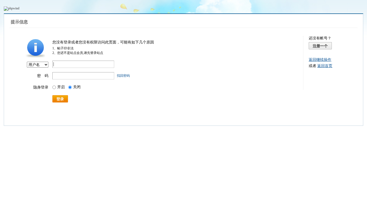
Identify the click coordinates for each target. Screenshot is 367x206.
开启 (61, 87)
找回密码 (123, 76)
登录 (60, 99)
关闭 (77, 87)
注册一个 (320, 46)
